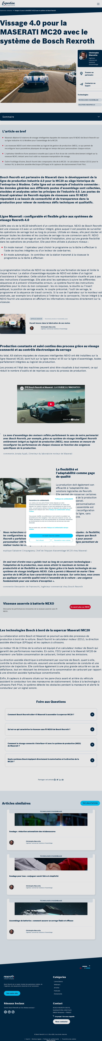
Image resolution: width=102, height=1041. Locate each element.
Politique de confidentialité (64, 499)
